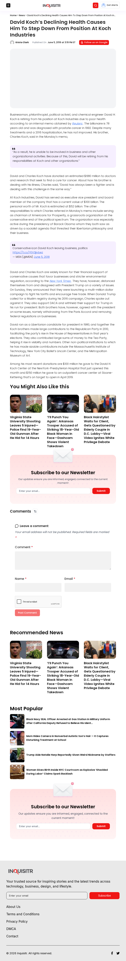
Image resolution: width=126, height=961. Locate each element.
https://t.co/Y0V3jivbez (28, 252)
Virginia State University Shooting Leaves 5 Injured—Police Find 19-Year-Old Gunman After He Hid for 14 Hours (25, 427)
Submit (101, 490)
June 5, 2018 (42, 257)
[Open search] (95, 5)
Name (21, 579)
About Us (13, 907)
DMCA (11, 929)
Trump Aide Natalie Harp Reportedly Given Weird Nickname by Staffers (70, 755)
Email (70, 579)
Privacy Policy (17, 921)
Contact (12, 936)
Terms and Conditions (22, 914)
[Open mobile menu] (8, 5)
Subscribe (104, 895)
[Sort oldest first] (35, 511)
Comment (24, 547)
